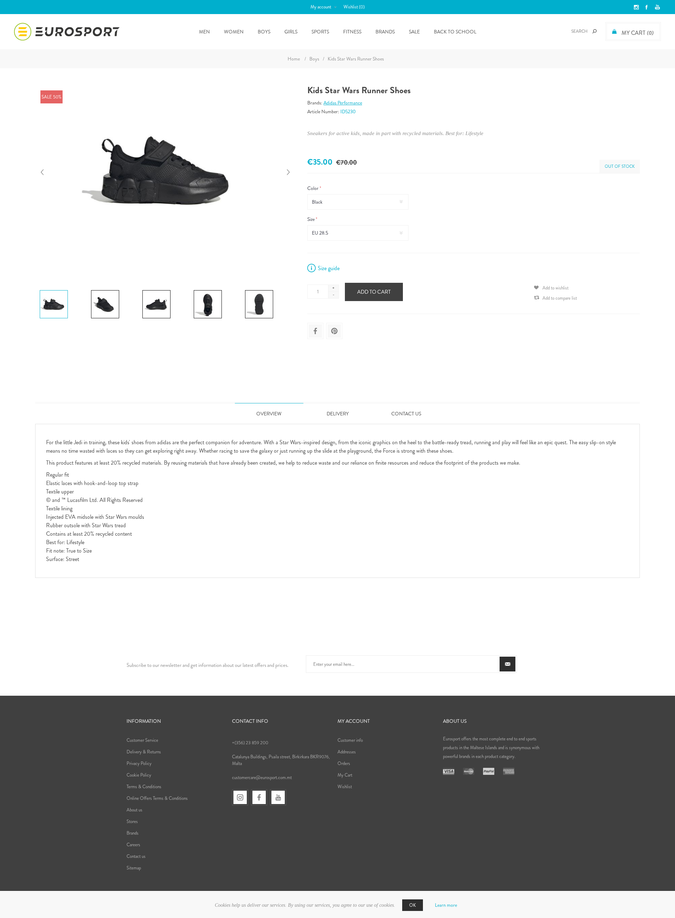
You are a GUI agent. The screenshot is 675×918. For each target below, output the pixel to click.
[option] (62, 291)
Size (311, 219)
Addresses (347, 751)
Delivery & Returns (144, 751)
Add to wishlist (555, 288)
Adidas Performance (342, 102)
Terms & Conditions (144, 786)
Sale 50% (51, 97)
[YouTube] (278, 797)
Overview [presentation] (269, 413)
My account (320, 7)
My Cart (345, 775)
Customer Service (142, 740)
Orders (344, 763)
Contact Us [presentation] (406, 413)
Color (313, 188)
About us (134, 810)
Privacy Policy (139, 763)
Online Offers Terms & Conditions (157, 798)
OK (412, 905)
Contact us (136, 856)
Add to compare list (559, 298)
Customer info (350, 740)
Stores (132, 821)
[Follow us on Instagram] (240, 797)
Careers (133, 844)
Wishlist (345, 786)
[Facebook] (259, 797)
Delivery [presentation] (338, 413)
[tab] (269, 413)
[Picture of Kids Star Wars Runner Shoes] (54, 290)
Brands (385, 31)
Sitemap (134, 868)
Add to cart (374, 292)
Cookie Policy (139, 775)
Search (594, 31)
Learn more (446, 905)
